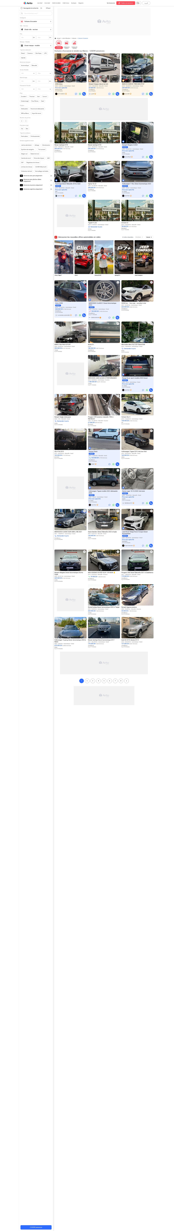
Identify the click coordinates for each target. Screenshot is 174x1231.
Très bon (32, 96)
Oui (22, 128)
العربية (146, 3)
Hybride (23, 58)
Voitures (74, 38)
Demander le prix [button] (96, 227)
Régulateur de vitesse (33, 162)
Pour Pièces (34, 101)
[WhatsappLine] (80, 94)
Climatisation (46, 145)
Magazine (80, 3)
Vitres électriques (39, 158)
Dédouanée (24, 109)
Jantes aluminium (26, 145)
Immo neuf (47, 3)
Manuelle (34, 65)
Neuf (42, 101)
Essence (30, 53)
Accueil (58, 38)
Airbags (37, 145)
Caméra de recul (26, 158)
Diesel (23, 53)
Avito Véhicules (66, 38)
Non (27, 128)
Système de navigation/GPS (28, 149)
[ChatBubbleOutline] (76, 94)
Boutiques (73, 3)
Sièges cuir (24, 154)
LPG (45, 53)
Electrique (38, 53)
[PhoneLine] (84, 94)
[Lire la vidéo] (64, 257)
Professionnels (35, 136)
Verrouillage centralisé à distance (42, 171)
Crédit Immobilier (56, 3)
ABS (48, 158)
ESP (22, 162)
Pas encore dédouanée (37, 109)
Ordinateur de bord (26, 171)
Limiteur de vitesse (26, 167)
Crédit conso (66, 3)
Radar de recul (35, 154)
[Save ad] (84, 55)
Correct (45, 96)
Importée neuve (36, 113)
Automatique (25, 65)
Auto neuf (39, 3)
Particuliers (24, 136)
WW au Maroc (25, 113)
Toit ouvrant (41, 149)
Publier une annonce (127, 3)
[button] (28, 73)
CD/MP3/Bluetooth (40, 167)
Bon (38, 96)
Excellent (23, 96)
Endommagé (25, 101)
